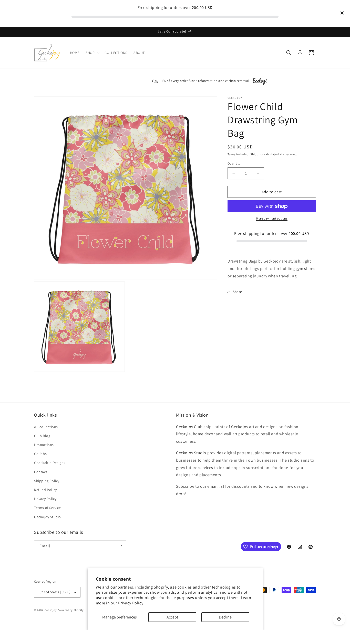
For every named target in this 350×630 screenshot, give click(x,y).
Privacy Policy (130, 603)
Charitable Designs (49, 462)
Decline (225, 617)
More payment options (271, 218)
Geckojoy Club (189, 426)
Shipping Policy (46, 481)
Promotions (44, 444)
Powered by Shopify (70, 610)
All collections (46, 427)
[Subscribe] (120, 546)
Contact (40, 472)
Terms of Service (47, 507)
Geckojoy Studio (47, 517)
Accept (172, 617)
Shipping (256, 154)
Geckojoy (51, 610)
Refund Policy (45, 489)
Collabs (40, 453)
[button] (92, 52)
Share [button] (237, 291)
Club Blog (42, 435)
